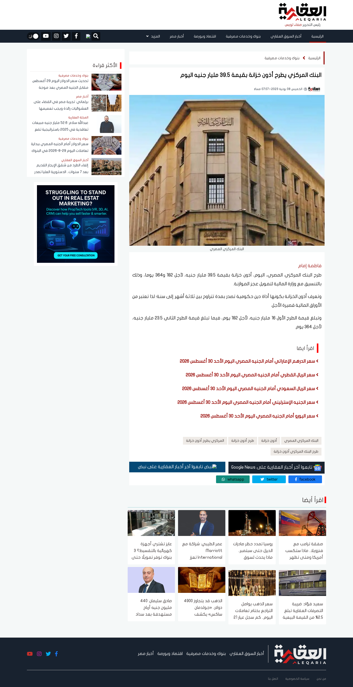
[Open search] (95, 36)
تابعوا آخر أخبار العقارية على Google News (272, 467)
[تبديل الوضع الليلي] (33, 36)
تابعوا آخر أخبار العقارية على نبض (171, 466)
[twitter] (66, 36)
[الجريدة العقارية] (302, 12)
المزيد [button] (155, 36)
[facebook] (76, 36)
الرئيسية (317, 36)
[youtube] (46, 36)
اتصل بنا (273, 678)
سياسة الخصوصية (297, 678)
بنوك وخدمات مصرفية (243, 36)
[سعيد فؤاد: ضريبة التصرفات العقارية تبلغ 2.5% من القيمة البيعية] (302, 582)
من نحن (321, 678)
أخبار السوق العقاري (286, 36)
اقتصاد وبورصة (205, 36)
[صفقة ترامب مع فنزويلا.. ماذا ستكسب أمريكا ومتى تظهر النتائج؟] (302, 522)
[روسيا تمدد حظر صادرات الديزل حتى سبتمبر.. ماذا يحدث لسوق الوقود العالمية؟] (252, 522)
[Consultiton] (75, 223)
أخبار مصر (177, 36)
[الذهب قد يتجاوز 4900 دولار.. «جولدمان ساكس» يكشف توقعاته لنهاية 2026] (201, 579)
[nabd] (86, 36)
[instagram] (56, 36)
